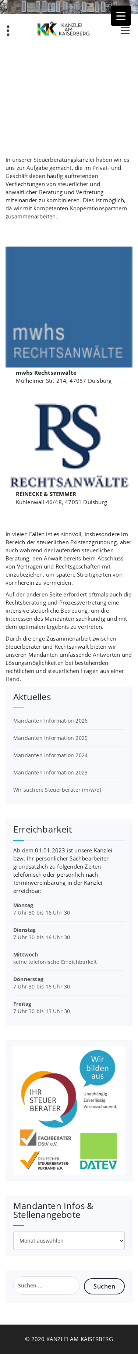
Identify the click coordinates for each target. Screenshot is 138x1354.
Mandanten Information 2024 (50, 755)
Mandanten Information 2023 (50, 772)
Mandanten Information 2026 (50, 720)
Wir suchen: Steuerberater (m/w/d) (57, 789)
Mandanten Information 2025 (50, 737)
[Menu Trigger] (121, 16)
